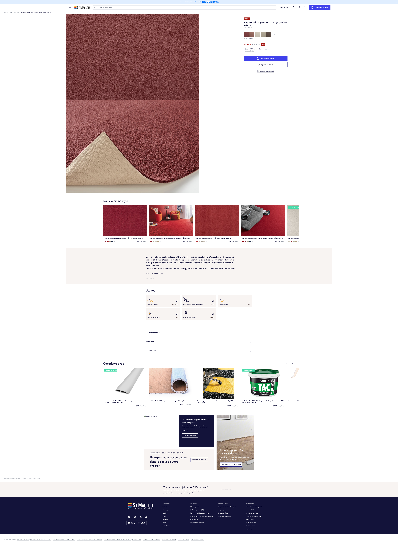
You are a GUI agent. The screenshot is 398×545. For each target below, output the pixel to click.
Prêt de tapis (194, 519)
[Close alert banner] (396, 2)
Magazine (221, 510)
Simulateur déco (223, 513)
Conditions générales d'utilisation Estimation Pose (117, 540)
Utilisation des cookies (197, 540)
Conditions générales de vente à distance (64, 540)
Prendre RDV (250, 510)
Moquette (165, 519)
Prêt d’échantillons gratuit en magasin (201, 516)
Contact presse (250, 526)
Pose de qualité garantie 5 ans (199, 513)
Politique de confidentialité (169, 540)
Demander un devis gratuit (254, 507)
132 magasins (194, 507)
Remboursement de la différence (151, 540)
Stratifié (165, 513)
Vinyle (164, 516)
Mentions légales (136, 540)
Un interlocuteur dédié (197, 510)
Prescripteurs (250, 519)
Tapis (164, 523)
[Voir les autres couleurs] (274, 34)
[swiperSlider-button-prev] (286, 200)
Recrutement (249, 529)
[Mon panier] (305, 7)
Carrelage (166, 510)
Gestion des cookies (183, 540)
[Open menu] (70, 7)
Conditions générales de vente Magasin (40, 540)
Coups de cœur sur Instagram (227, 507)
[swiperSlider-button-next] (292, 200)
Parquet (165, 507)
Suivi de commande (252, 513)
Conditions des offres (23, 540)
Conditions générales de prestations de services (89, 540)
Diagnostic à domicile (197, 523)
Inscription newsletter (224, 516)
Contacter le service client (253, 516)
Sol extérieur (166, 526)
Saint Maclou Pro (251, 523)
